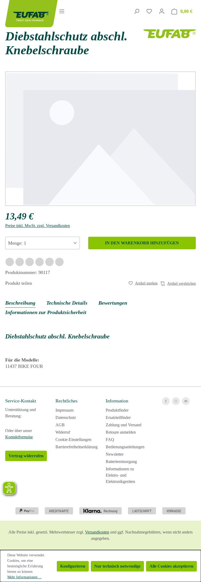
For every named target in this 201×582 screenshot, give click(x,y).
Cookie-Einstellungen (73, 439)
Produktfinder (117, 410)
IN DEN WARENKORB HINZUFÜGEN (142, 243)
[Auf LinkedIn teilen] (39, 262)
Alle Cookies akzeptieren (171, 566)
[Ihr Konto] (161, 11)
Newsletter (115, 454)
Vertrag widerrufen (26, 456)
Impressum (64, 410)
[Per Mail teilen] (49, 262)
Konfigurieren (72, 566)
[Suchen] (136, 11)
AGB (60, 425)
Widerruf (62, 432)
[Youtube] (186, 401)
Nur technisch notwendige (117, 566)
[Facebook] (166, 401)
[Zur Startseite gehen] (25, 13)
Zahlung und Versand (123, 425)
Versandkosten (97, 532)
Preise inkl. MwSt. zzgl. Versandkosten (37, 225)
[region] (100, 139)
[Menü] (61, 11)
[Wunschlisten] (149, 11)
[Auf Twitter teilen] (19, 262)
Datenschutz (65, 417)
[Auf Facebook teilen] (9, 262)
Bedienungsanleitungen (125, 447)
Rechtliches (66, 400)
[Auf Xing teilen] (29, 262)
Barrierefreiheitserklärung (76, 447)
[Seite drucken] (59, 262)
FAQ (110, 439)
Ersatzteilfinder (118, 417)
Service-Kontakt (20, 400)
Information (117, 400)
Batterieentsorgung (121, 461)
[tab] (20, 303)
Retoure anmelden (121, 432)
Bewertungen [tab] (112, 303)
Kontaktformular (18, 437)
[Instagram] (176, 401)
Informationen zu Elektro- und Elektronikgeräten (120, 475)
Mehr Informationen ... (24, 577)
